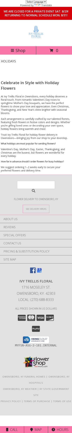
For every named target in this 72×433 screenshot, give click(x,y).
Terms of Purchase (37, 401)
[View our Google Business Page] (39, 272)
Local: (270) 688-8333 (36, 299)
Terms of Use (62, 401)
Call (13, 429)
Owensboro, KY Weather (20, 388)
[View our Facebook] (33, 272)
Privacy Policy (11, 401)
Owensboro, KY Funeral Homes (23, 376)
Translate (46, 5)
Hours (62, 429)
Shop (20, 50)
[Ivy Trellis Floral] (36, 37)
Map (37, 429)
